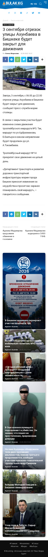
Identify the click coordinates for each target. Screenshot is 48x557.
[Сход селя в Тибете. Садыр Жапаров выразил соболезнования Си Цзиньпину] (24, 515)
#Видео (24, 546)
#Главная (13, 543)
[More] (42, 59)
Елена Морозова (12, 53)
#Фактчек (14, 546)
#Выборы (33, 546)
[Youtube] (39, 13)
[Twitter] (33, 13)
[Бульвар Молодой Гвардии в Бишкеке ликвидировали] (24, 481)
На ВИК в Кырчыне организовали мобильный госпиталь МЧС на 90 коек (23, 343)
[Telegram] (21, 13)
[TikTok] (27, 13)
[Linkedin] (30, 59)
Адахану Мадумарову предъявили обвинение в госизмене (13, 234)
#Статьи (35, 543)
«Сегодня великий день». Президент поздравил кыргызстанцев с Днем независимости (19, 371)
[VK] (36, 59)
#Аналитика (24, 543)
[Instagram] (15, 13)
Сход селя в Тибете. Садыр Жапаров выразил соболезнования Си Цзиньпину (22, 528)
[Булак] (13, 3)
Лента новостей (17, 20)
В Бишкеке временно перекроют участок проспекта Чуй (23, 322)
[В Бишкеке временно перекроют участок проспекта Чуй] (24, 291)
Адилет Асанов (11, 326)
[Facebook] (9, 13)
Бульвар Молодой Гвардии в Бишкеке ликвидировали (20, 486)
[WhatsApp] (17, 59)
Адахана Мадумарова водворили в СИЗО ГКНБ (35, 233)
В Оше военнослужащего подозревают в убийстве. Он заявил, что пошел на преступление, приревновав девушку (21, 433)
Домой (5, 20)
